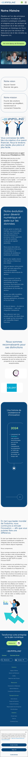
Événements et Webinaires (14, 686)
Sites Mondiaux (14, 709)
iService (14, 718)
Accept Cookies (14, 744)
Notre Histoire (14, 698)
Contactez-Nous (14, 721)
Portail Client (14, 716)
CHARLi (14, 675)
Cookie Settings (14, 754)
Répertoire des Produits (14, 678)
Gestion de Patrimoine (14, 673)
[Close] (25, 732)
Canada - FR (21, 660)
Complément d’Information (14, 691)
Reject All (14, 749)
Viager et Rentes (14, 670)
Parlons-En (12, 643)
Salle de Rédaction (14, 688)
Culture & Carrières (14, 703)
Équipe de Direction (14, 701)
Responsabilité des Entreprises (14, 706)
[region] (14, 743)
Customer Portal (14, 655)
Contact (4, 655)
